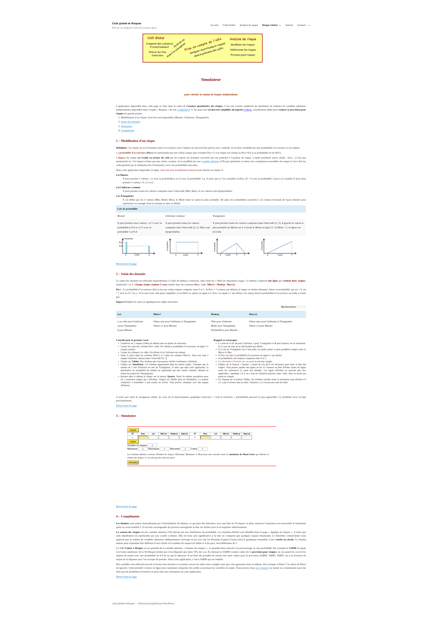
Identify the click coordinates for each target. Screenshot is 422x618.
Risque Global (269, 25)
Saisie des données (130, 121)
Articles (289, 25)
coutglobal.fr (183, 109)
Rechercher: (289, 306)
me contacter (262, 568)
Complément (127, 130)
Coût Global (229, 25)
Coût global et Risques (126, 23)
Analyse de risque (249, 25)
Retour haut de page (126, 263)
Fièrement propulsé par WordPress (156, 603)
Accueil (214, 25)
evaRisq (247, 109)
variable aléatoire (210, 161)
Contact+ (302, 25)
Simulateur (126, 126)
